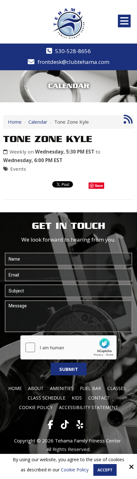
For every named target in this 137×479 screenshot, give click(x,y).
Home (15, 122)
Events (18, 169)
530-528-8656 (73, 51)
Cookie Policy (75, 470)
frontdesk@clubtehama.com (73, 61)
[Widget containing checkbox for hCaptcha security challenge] (68, 347)
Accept (104, 470)
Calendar (37, 122)
